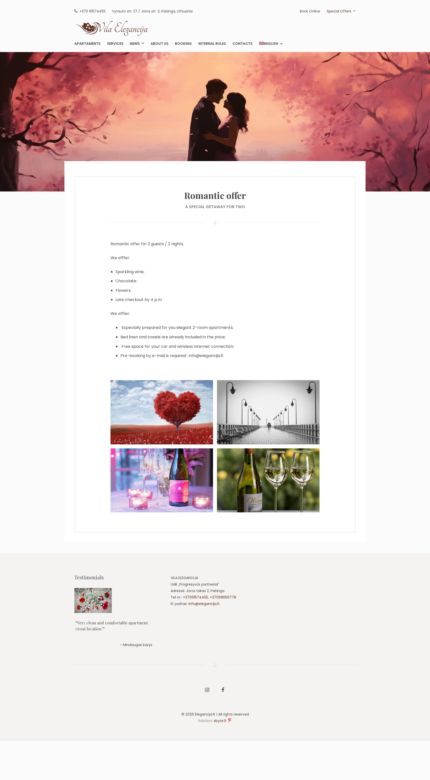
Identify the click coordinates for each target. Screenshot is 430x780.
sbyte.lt (220, 720)
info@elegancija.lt (203, 603)
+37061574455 (195, 597)
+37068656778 (223, 597)
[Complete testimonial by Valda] (118, 600)
